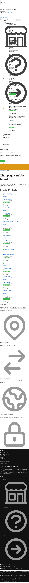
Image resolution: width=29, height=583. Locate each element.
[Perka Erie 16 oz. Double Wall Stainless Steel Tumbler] (19, 116)
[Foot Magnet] (16, 290)
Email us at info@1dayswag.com (8, 9)
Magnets (5, 196)
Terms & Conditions (19, 571)
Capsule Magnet (7, 268)
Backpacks (12, 103)
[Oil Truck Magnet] (16, 277)
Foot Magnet (6, 296)
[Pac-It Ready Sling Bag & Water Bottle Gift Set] (19, 100)
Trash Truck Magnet (8, 254)
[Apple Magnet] (16, 207)
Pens (10, 88)
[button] (2, 108)
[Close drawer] (0, 4)
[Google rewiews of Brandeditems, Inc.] (12, 569)
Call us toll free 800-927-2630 (7, 7)
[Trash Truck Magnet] (16, 249)
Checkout (5, 535)
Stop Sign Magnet (7, 199)
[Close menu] (0, 1)
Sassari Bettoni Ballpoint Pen (16, 91)
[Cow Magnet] (16, 235)
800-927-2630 (3, 464)
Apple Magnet (6, 213)
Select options (12, 94)
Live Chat (2, 161)
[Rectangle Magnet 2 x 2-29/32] (16, 221)
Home (1, 170)
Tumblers (11, 120)
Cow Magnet (6, 240)
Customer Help (7, 50)
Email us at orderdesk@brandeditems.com (10, 155)
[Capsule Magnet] (16, 263)
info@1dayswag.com (5, 461)
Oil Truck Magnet (7, 282)
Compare (13, 96)
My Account (6, 144)
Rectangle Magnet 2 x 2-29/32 (10, 227)
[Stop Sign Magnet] (16, 194)
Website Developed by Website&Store (8, 581)
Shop (4, 22)
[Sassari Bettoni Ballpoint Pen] (19, 85)
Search (18, 19)
